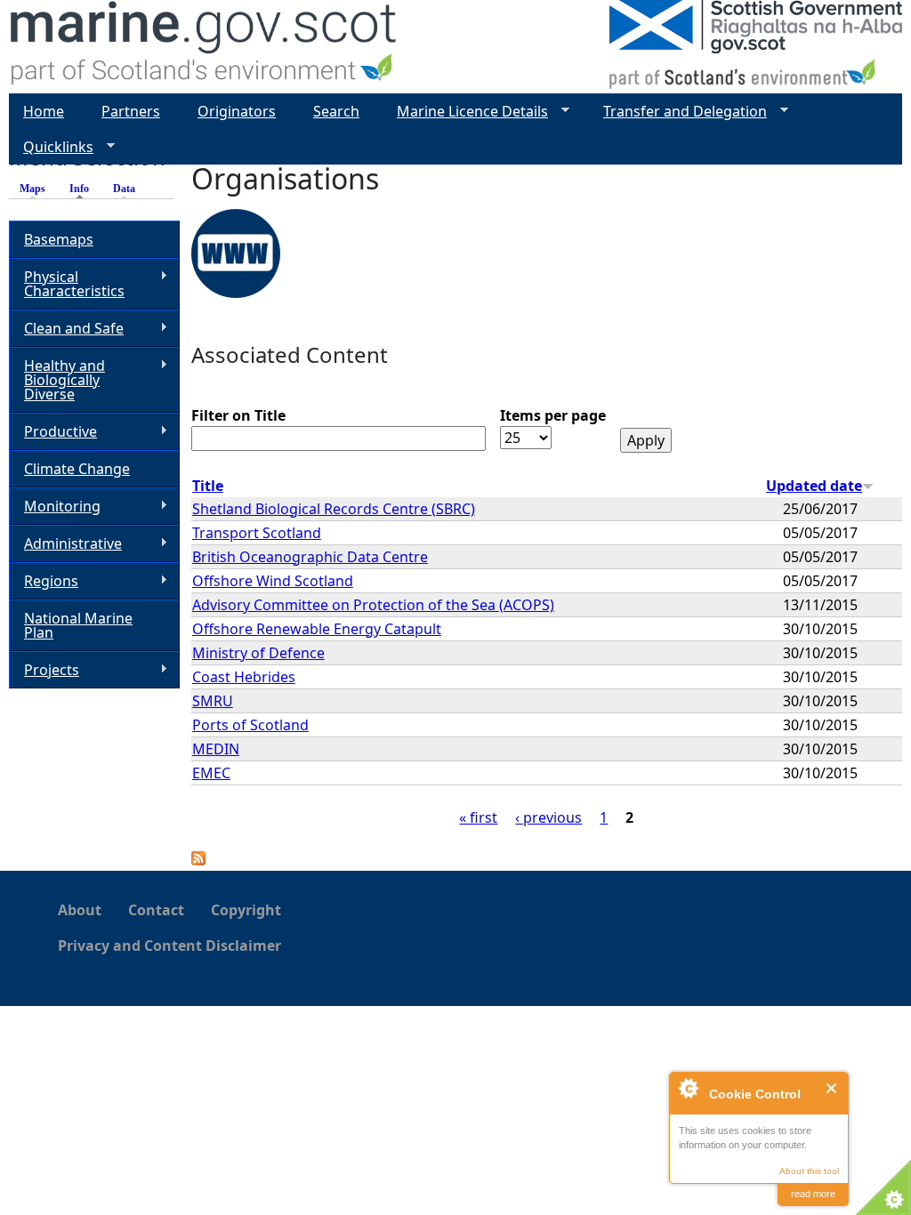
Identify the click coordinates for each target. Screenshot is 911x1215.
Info (83, 188)
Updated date (814, 485)
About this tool (809, 1171)
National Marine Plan (78, 625)
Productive (53, 432)
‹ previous (548, 817)
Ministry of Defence (258, 653)
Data (124, 188)
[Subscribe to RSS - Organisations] (198, 860)
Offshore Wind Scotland (272, 581)
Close (832, 1088)
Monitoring (55, 506)
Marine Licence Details (465, 111)
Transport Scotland (256, 533)
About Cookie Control (687, 1088)
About (79, 910)
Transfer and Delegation (678, 111)
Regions (43, 581)
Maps (32, 188)
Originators (237, 111)
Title (207, 485)
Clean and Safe (66, 328)
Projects (44, 670)
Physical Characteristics (67, 284)
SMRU (212, 701)
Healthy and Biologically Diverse (57, 380)
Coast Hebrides (243, 677)
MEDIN (215, 749)
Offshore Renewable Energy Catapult (316, 629)
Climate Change (77, 469)
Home (43, 111)
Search (336, 111)
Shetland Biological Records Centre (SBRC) (333, 509)
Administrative (65, 544)
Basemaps (58, 239)
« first (478, 817)
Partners (130, 111)
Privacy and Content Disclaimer (169, 945)
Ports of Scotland (250, 725)
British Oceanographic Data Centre (310, 557)
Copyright (246, 910)
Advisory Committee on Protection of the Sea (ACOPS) (373, 605)
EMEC (211, 773)
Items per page (553, 415)
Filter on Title (238, 415)
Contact (156, 910)
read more (813, 1193)
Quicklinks (51, 147)
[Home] (204, 46)
